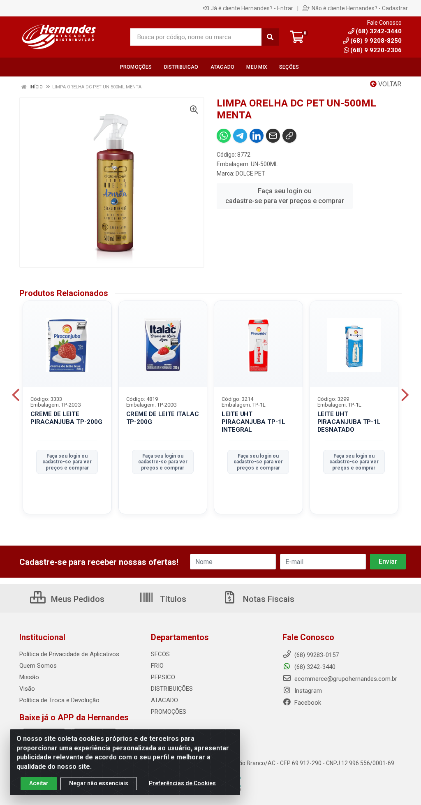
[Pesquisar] (270, 37)
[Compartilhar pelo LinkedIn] (257, 136)
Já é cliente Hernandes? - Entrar (251, 8)
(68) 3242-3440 (314, 667)
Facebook (307, 702)
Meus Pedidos (76, 599)
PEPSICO (163, 677)
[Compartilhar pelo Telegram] (240, 136)
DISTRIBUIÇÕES (172, 688)
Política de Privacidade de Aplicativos (69, 654)
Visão (27, 688)
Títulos (172, 599)
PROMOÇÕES (168, 711)
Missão (29, 677)
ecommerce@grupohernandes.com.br (345, 678)
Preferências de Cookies (182, 783)
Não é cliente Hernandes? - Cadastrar (360, 8)
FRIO (157, 665)
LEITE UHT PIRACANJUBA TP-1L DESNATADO (349, 421)
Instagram (307, 690)
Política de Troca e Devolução (59, 700)
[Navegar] (16, 395)
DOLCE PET (250, 173)
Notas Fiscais (267, 599)
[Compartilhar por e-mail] (273, 136)
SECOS (160, 654)
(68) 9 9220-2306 (376, 50)
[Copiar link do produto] (289, 136)
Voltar (389, 84)
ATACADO (164, 700)
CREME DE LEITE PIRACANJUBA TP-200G (66, 418)
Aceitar (39, 783)
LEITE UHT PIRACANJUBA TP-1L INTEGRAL (253, 421)
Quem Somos (38, 665)
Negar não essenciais (98, 783)
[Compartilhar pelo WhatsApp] (224, 136)
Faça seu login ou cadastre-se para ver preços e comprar (284, 196)
